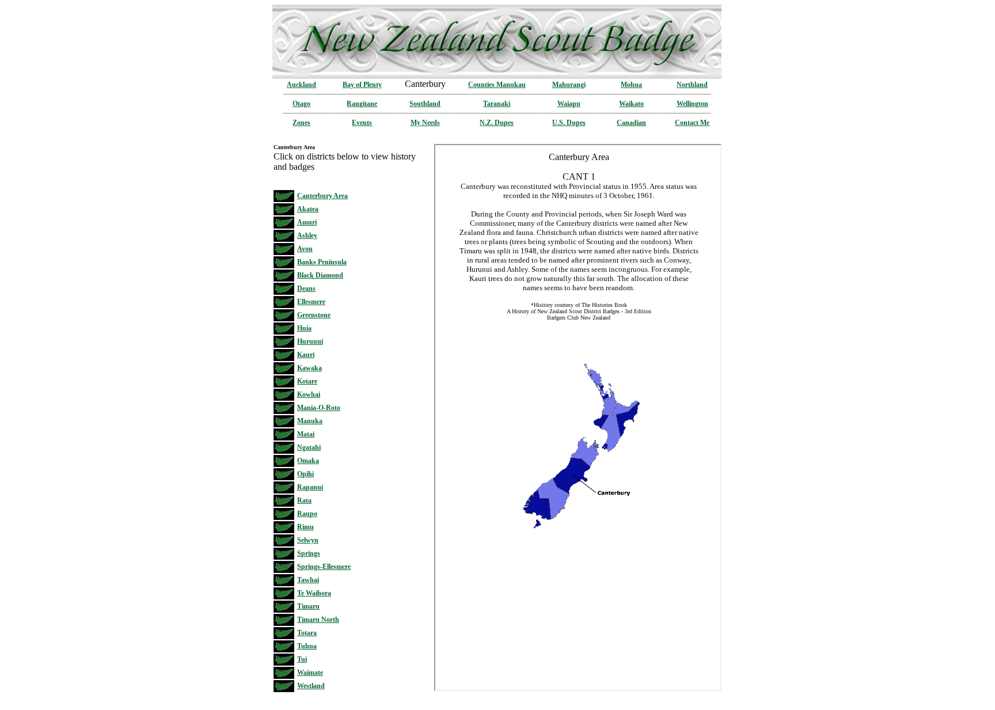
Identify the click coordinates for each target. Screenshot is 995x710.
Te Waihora (314, 593)
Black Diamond (320, 275)
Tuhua (307, 646)
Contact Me (692, 123)
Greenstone (314, 315)
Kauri (305, 355)
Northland (692, 85)
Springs (308, 553)
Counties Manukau (497, 85)
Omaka (308, 461)
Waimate (310, 673)
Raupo (307, 514)
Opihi (305, 474)
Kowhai (308, 394)
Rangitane (362, 104)
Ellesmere (311, 302)
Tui (302, 659)
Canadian (631, 123)
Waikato (631, 104)
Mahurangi (569, 85)
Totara (307, 633)
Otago (301, 104)
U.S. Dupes (569, 123)
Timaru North (318, 620)
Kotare (307, 381)
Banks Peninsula (322, 262)
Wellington (692, 104)
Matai (305, 434)
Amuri (307, 222)
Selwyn (307, 540)
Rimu (305, 527)
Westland (311, 686)
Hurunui (310, 341)
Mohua (631, 85)
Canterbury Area (322, 196)
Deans (306, 288)
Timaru (308, 606)
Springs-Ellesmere (324, 567)
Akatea (307, 209)
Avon (305, 249)
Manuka (309, 421)
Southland (424, 104)
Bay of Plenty (362, 85)
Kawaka (309, 368)
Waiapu (568, 104)
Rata (304, 500)
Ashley (307, 235)
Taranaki (496, 104)
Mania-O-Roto (318, 408)
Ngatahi (309, 447)
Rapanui (310, 487)
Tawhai (308, 580)
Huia (304, 328)
